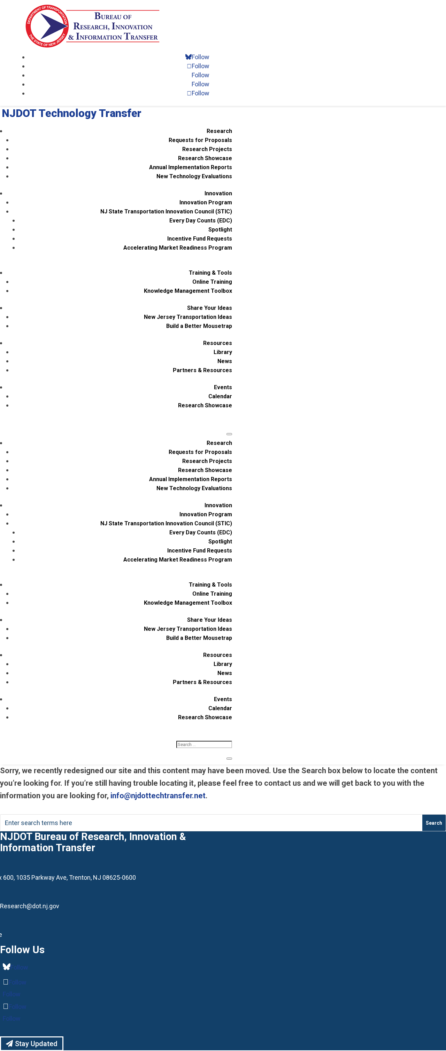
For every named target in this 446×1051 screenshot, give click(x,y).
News (224, 361)
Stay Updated (36, 1044)
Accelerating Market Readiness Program (177, 247)
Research (219, 131)
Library (223, 352)
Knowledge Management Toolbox (188, 291)
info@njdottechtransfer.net (158, 795)
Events (223, 387)
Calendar (220, 396)
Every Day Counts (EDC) (200, 220)
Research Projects (207, 149)
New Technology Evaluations (194, 176)
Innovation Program (205, 202)
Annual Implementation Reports (190, 167)
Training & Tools (210, 272)
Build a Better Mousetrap (199, 326)
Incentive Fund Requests (199, 238)
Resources (217, 343)
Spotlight (220, 229)
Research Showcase (205, 158)
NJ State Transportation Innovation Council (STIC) (166, 211)
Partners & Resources (202, 370)
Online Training (212, 282)
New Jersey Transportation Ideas (188, 317)
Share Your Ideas (209, 308)
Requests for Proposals (200, 140)
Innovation (218, 193)
